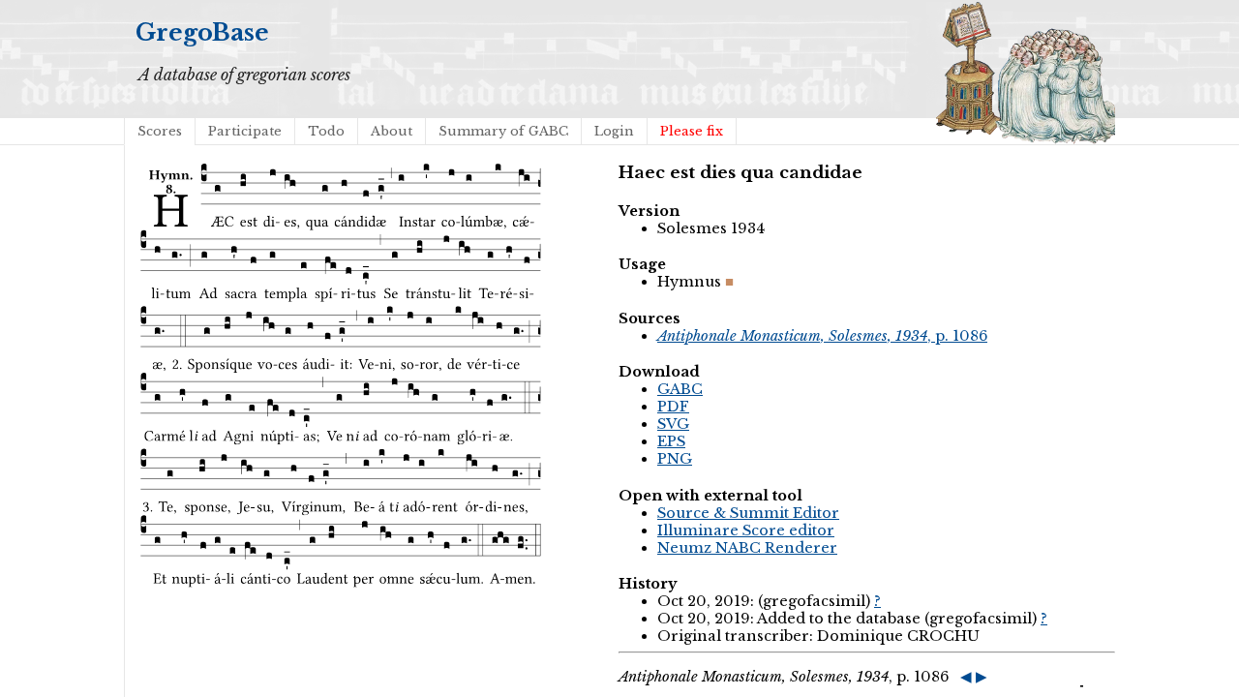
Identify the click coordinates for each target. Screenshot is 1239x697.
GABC (680, 389)
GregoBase (202, 32)
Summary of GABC (503, 131)
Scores (159, 131)
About (391, 131)
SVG (673, 424)
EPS (671, 441)
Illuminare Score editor (745, 530)
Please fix (691, 131)
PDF (673, 406)
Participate (245, 131)
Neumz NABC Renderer (747, 548)
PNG (674, 459)
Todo (326, 131)
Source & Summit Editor (748, 513)
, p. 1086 (822, 336)
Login (614, 131)
